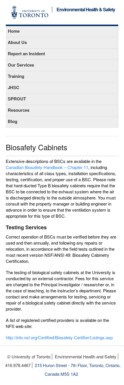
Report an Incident (26, 53)
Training (16, 76)
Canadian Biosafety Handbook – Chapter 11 (47, 167)
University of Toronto (30, 12)
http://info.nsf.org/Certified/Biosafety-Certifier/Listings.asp (59, 337)
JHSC (13, 87)
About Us (17, 42)
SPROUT (17, 99)
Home (14, 31)
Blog (12, 121)
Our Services (21, 65)
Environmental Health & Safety (86, 10)
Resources (18, 110)
